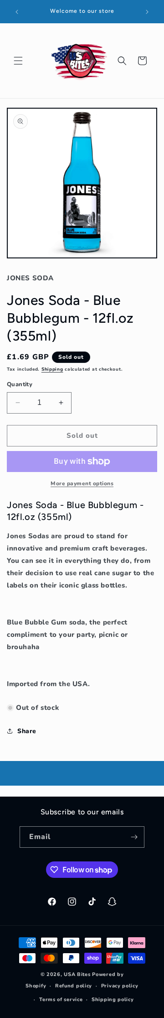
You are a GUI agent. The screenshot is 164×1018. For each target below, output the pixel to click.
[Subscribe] (134, 837)
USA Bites (77, 974)
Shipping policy (113, 999)
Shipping (52, 369)
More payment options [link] (82, 483)
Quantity (19, 384)
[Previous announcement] (17, 12)
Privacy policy (119, 985)
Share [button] (26, 731)
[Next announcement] (147, 12)
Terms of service (60, 999)
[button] (18, 61)
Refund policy (73, 985)
